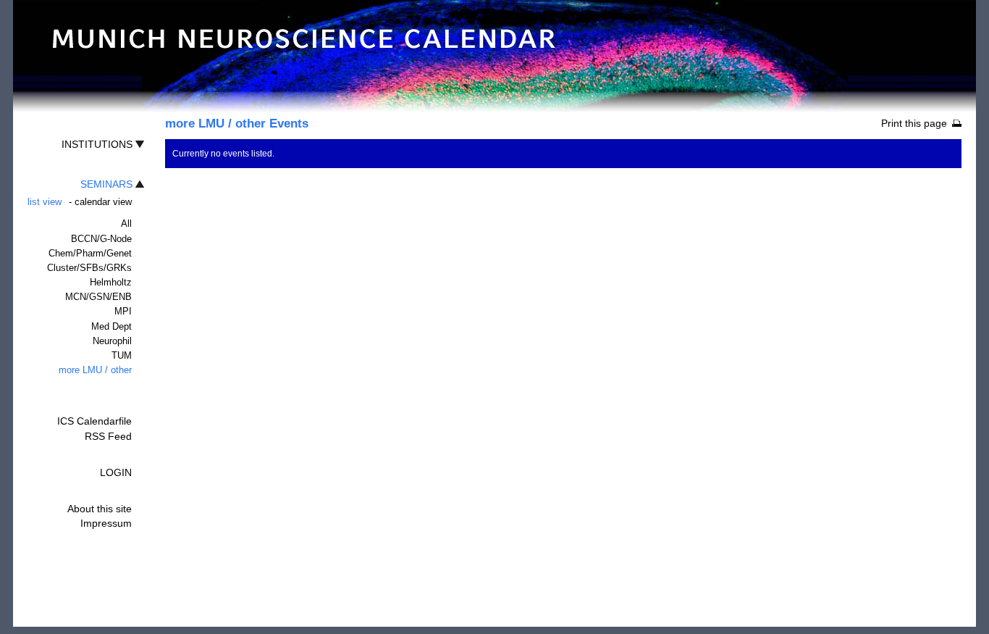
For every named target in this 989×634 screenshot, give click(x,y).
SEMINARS (106, 184)
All (126, 223)
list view (45, 201)
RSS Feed (108, 436)
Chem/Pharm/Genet (90, 253)
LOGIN (116, 472)
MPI (123, 311)
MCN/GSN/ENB (98, 296)
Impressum (106, 523)
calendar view (103, 201)
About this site (99, 508)
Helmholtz (111, 282)
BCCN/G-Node (101, 238)
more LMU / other (95, 369)
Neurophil (112, 340)
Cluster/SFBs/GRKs (89, 267)
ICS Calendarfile (94, 421)
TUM (121, 355)
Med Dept (111, 326)
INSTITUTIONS (97, 144)
